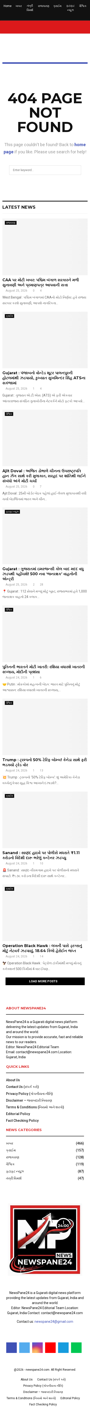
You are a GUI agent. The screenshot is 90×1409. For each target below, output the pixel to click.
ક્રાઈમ (57, 6)
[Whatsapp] (76, 1347)
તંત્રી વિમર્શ (30, 8)
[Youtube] (50, 1347)
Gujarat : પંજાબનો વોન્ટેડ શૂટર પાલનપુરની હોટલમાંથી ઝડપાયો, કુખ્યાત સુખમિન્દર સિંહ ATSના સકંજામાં (43, 378)
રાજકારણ (43, 6)
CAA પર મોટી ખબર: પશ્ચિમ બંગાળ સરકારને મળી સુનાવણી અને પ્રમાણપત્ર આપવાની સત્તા (40, 282)
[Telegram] (63, 1347)
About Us (13, 1080)
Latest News (19, 207)
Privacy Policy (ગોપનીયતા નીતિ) (29, 1094)
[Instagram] (37, 1347)
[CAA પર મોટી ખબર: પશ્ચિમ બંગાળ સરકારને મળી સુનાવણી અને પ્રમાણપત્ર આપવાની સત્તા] (45, 247)
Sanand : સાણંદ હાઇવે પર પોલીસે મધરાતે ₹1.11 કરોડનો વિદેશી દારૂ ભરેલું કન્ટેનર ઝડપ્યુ (41, 855)
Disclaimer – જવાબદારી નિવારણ (29, 1100)
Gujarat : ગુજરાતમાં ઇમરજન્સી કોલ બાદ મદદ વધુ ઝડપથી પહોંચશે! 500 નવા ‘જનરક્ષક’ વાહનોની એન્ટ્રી (43, 574)
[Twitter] (24, 1347)
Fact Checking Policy (22, 1120)
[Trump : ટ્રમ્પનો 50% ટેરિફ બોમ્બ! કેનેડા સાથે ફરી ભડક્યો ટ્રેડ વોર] (45, 727)
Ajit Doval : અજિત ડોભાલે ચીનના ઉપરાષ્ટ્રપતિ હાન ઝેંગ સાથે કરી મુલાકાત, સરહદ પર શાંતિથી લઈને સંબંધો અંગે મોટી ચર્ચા (44, 476)
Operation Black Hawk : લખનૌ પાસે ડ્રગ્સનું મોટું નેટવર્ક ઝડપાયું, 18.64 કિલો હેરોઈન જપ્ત (42, 948)
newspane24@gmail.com (54, 1321)
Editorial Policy (18, 1114)
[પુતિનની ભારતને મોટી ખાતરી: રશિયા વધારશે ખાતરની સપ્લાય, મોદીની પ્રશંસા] (45, 633)
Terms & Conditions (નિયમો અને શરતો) (35, 1107)
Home (8, 6)
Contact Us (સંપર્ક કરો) (22, 1087)
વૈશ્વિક (82, 6)
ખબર (19, 6)
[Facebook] (11, 1347)
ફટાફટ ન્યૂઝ (70, 8)
